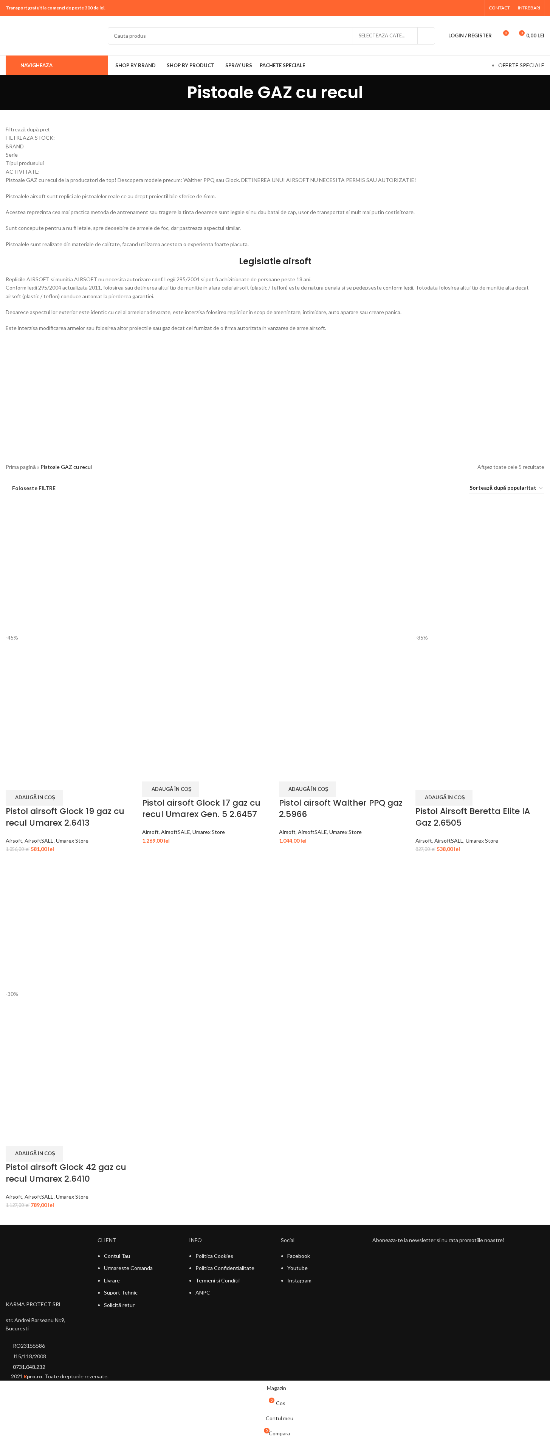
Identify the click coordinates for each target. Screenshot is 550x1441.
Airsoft (14, 840)
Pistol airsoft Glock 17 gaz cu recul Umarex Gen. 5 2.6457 (201, 808)
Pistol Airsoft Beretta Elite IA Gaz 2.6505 (472, 817)
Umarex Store (72, 840)
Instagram (299, 1280)
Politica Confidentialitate (224, 1268)
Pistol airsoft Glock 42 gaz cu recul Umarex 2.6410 (66, 1173)
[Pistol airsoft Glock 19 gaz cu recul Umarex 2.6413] (70, 568)
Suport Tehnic (121, 1292)
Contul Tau (117, 1256)
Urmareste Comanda (128, 1268)
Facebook (298, 1256)
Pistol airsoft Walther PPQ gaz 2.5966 (341, 808)
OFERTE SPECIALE (521, 65)
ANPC (202, 1292)
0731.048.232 (29, 1367)
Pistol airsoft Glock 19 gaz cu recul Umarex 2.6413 (65, 817)
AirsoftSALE (39, 840)
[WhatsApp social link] (466, 8)
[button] (34, 798)
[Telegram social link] (476, 8)
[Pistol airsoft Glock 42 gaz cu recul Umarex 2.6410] (70, 924)
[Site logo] (53, 35)
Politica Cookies (214, 1256)
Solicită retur (119, 1305)
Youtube (297, 1268)
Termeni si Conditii (217, 1280)
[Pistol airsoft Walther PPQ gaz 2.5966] (343, 568)
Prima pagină (21, 467)
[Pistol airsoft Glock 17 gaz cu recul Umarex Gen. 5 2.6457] (206, 568)
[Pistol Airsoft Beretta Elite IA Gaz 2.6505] (479, 568)
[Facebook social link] (457, 8)
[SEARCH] (426, 36)
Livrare (112, 1280)
